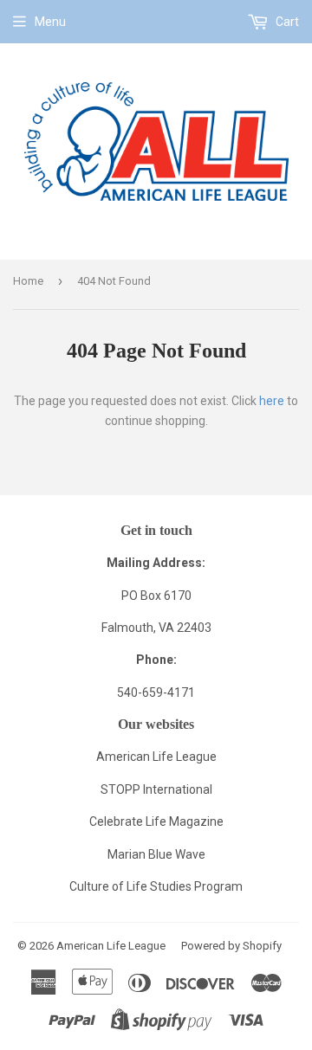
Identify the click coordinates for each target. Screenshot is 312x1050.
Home (28, 280)
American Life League (156, 756)
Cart (286, 22)
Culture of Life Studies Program (156, 886)
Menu (50, 22)
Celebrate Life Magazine (156, 821)
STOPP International (156, 789)
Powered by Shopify (231, 945)
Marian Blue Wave (156, 854)
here (271, 401)
